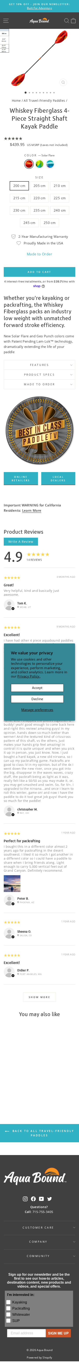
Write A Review (20, 541)
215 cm (19, 198)
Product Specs (39, 374)
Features (39, 365)
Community (38, 1256)
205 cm (39, 185)
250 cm (50, 222)
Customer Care (38, 1227)
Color (39, 155)
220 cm (39, 198)
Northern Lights (50, 164)
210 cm (60, 185)
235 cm (39, 210)
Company (38, 1241)
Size (39, 177)
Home (16, 100)
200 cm (19, 185)
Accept (37, 687)
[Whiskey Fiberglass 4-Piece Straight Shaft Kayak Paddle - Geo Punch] (17, 1092)
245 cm (29, 222)
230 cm (19, 210)
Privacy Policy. (28, 676)
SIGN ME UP (58, 1333)
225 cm (60, 198)
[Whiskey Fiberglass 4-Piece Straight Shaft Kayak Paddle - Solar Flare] (12, 1092)
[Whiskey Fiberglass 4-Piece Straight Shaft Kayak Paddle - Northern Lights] (22, 1092)
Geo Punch (39, 164)
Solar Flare (29, 164)
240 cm (60, 210)
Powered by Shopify (39, 1357)
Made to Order (39, 254)
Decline (37, 699)
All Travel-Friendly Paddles (44, 100)
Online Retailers (21, 478)
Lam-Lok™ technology (54, 341)
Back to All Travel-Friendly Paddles (42, 1133)
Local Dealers (58, 478)
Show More (39, 997)
